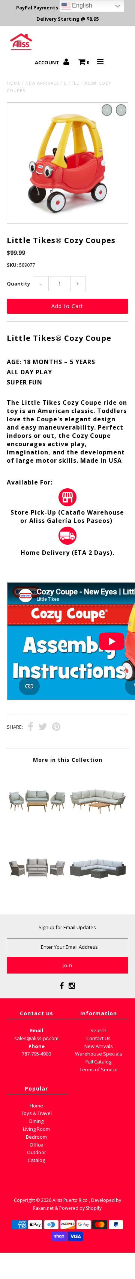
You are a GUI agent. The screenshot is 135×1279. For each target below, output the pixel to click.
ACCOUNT (47, 62)
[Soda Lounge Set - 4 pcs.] (37, 895)
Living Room (36, 1129)
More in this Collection (67, 759)
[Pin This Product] (56, 727)
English (81, 5)
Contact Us (98, 1038)
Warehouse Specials (98, 1053)
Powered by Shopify (80, 1208)
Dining (36, 1121)
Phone (36, 1046)
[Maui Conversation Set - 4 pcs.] (37, 827)
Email (36, 1030)
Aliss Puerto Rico (70, 1200)
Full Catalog (98, 1061)
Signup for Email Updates (67, 927)
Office (36, 1144)
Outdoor (36, 1152)
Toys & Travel (36, 1113)
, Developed (102, 1200)
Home (14, 83)
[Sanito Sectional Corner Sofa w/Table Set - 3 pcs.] (98, 827)
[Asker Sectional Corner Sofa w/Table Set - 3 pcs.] (98, 895)
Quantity (18, 283)
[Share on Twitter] (42, 727)
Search (98, 1030)
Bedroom (36, 1136)
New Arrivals (42, 83)
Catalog (36, 1160)
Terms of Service (99, 1069)
